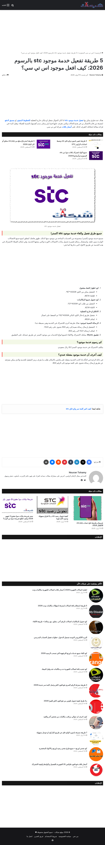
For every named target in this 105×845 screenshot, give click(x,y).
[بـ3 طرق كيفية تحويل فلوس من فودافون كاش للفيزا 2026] (96, 707)
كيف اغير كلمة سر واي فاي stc (78, 409)
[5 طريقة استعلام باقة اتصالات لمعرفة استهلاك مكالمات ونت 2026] (96, 611)
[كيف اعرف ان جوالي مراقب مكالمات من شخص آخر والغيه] (96, 722)
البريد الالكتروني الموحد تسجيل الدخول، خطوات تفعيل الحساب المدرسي (60, 637)
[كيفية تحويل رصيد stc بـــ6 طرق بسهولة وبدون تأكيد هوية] (52, 505)
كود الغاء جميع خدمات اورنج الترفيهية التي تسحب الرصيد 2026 (64, 653)
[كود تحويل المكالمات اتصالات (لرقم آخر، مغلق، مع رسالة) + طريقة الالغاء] (96, 627)
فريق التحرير (38, 836)
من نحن (75, 836)
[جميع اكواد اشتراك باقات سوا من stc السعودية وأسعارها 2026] (96, 155)
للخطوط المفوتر (23, 120)
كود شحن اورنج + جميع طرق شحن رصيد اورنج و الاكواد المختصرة (63, 748)
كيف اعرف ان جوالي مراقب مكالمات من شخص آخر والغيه (65, 717)
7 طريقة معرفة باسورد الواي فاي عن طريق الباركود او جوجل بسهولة (62, 732)
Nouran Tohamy (95, 75)
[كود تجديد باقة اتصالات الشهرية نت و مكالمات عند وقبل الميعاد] (96, 675)
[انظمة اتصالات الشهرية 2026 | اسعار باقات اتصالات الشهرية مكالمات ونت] (96, 596)
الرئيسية (98, 53)
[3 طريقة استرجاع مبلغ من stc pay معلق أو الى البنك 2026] (43, 144)
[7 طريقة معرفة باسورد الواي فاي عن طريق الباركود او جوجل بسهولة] (96, 738)
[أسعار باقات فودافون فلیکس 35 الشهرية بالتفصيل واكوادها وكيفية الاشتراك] (96, 770)
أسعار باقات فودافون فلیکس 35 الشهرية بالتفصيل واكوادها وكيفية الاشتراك (59, 764)
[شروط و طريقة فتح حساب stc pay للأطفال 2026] (87, 508)
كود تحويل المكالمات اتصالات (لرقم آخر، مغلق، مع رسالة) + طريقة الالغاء (60, 621)
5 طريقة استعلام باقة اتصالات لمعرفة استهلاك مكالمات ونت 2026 (62, 606)
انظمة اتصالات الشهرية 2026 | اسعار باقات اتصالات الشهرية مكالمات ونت (59, 590)
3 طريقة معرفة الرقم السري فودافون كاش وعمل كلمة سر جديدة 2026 (60, 685)
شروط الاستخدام (51, 836)
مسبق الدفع (9, 120)
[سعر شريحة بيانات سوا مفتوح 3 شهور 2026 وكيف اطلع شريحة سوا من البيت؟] (17, 505)
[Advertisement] (52, 30)
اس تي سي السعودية (86, 53)
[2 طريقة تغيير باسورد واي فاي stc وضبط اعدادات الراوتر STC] (96, 144)
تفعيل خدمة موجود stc (74, 120)
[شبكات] (92, 5)
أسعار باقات (67, 127)
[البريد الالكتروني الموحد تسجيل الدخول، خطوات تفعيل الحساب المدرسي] (96, 643)
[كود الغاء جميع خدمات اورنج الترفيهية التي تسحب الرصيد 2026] (96, 659)
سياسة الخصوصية (65, 836)
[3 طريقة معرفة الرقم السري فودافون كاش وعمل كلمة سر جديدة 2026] (96, 691)
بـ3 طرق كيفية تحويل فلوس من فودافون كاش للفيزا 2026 (65, 701)
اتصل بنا (29, 836)
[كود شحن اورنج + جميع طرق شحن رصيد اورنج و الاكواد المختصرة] (96, 754)
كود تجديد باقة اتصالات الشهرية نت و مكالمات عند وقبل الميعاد (64, 669)
